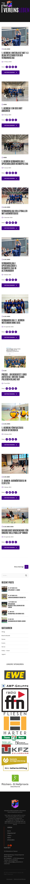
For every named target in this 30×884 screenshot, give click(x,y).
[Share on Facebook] (7, 67)
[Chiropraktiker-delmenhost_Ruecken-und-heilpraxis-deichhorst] (15, 781)
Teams (9, 835)
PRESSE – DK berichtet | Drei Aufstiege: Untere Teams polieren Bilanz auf (14, 377)
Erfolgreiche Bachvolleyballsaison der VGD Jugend (16, 605)
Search (26, 575)
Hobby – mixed (6, 650)
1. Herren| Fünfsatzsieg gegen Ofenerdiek (12, 428)
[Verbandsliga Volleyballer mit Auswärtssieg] (15, 195)
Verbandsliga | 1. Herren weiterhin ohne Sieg (13, 321)
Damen (8, 477)
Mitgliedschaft (11, 833)
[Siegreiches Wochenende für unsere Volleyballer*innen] (15, 515)
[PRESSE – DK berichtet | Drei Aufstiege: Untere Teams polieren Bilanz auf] (15, 356)
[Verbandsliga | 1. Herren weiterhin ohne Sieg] (15, 303)
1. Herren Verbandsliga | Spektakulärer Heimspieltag (15, 162)
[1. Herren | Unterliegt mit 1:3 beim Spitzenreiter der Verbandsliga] (15, 36)
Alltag (4, 49)
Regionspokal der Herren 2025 (16, 613)
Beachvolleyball (6, 635)
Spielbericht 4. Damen (14, 590)
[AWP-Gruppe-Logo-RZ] (15, 686)
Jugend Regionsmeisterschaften (17, 597)
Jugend (3, 654)
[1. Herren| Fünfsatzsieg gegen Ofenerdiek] (15, 412)
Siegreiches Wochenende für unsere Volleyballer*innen (15, 531)
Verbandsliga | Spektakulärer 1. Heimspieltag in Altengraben (9, 267)
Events (3, 643)
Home (9, 831)
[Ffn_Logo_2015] (15, 700)
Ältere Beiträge (19, 567)
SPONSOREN (10, 840)
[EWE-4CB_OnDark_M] (15, 675)
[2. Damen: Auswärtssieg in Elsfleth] (15, 464)
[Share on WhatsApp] (16, 67)
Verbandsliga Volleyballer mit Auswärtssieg (14, 212)
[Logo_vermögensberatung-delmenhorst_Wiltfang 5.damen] (15, 763)
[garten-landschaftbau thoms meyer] (15, 739)
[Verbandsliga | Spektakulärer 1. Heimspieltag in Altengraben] (15, 246)
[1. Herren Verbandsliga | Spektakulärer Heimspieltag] (15, 144)
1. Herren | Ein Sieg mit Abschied (12, 109)
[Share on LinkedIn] (13, 67)
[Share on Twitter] (10, 67)
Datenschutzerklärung (19, 879)
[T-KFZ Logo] (15, 749)
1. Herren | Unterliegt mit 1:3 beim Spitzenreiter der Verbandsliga (15, 55)
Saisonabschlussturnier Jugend (17, 621)
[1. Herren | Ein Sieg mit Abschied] (15, 91)
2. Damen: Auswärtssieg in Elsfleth (14, 481)
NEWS (9, 838)
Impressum (10, 879)
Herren (8, 49)
